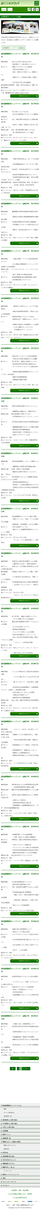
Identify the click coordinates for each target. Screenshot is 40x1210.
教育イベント (7, 1134)
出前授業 (4, 9)
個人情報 (25, 1190)
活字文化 (10, 9)
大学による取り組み (9, 1127)
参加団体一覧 (8, 1116)
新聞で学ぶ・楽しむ (9, 1167)
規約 (20, 1190)
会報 (4, 1178)
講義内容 (6, 1149)
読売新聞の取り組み (9, 1156)
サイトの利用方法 (9, 1112)
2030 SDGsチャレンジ (9, 1160)
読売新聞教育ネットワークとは (12, 1105)
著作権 (30, 1194)
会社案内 (14, 1190)
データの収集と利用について (17, 1194)
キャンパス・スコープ (9, 1181)
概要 (5, 1109)
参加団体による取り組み (10, 1120)
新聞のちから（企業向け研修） (12, 1142)
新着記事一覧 (7, 1138)
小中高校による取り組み (10, 1123)
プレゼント (6, 1185)
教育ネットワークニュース (11, 1174)
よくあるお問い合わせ (20, 1197)
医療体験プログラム (9, 1163)
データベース (8, 1171)
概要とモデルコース (10, 1145)
